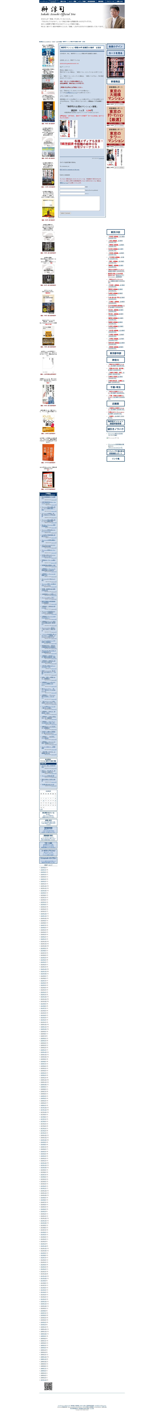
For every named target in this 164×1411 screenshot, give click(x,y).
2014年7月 (43, 1202)
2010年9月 (43, 1308)
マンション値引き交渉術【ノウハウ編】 (115, 434)
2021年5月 (43, 1013)
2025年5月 (43, 902)
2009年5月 (43, 1345)
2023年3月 (43, 962)
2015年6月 (43, 1176)
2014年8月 (43, 1200)
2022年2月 (43, 992)
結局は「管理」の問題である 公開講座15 (48, 678)
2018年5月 (43, 1096)
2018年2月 (43, 1103)
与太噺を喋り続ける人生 (48, 784)
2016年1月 (43, 1160)
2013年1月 (43, 1243)
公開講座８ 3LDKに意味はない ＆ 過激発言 (49, 717)
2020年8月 (43, 1033)
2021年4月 (43, 1015)
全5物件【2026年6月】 (116, 298)
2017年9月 (43, 1114)
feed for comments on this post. (70, 169)
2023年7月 (43, 953)
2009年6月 (43, 1343)
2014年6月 (43, 1204)
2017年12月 (43, 1107)
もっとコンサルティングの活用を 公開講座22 (48, 641)
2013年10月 (43, 1223)
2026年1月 (43, 883)
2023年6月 (43, 955)
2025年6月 (43, 899)
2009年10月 (43, 1333)
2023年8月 (43, 950)
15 (55, 800)
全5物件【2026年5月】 (115, 310)
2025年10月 (43, 890)
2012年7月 (43, 1257)
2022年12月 (43, 969)
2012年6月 (43, 1260)
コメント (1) (53, 517)
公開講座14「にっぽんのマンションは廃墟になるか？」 (48, 684)
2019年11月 (43, 1054)
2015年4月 (43, 1181)
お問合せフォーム (71, 92)
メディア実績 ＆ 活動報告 (88, 1407)
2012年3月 (43, 1267)
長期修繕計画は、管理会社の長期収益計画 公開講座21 (49, 646)
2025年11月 (43, 888)
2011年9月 (43, 1280)
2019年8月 (43, 1061)
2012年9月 (43, 1253)
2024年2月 (43, 936)
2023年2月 (43, 964)
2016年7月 (43, 1147)
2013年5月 (43, 1234)
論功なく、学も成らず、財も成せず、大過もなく (48, 771)
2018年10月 (43, 1084)
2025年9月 (43, 893)
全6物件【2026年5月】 (115, 314)
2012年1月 (43, 1271)
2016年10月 (43, 1140)
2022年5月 (43, 985)
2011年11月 (43, 1276)
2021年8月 (43, 1006)
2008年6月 (43, 1370)
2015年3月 (43, 1183)
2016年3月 (43, 1156)
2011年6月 (43, 1287)
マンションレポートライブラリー (75, 1407)
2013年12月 (43, 1218)
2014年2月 (43, 1213)
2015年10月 (43, 1167)
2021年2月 (43, 1019)
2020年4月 (43, 1043)
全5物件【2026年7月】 (115, 241)
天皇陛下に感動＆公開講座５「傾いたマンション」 (48, 732)
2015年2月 (43, 1186)
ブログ (53, 41)
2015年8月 (43, 1172)
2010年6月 (43, 1315)
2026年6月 (43, 872)
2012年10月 (43, 1250)
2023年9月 (43, 948)
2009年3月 (43, 1350)
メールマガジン (97, 1407)
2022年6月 (43, 983)
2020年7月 (43, 1036)
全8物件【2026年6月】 (116, 302)
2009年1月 (43, 1354)
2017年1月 (43, 1133)
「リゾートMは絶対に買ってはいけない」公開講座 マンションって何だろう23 (49, 636)
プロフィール (67, 1405)
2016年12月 (43, 1135)
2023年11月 (43, 943)
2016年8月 (43, 1144)
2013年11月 (43, 1220)
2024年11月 (43, 916)
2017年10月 (43, 1112)
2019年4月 (43, 1070)
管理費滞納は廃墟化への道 (48, 565)
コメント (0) (53, 499)
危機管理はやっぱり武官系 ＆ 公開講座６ (49, 727)
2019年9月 (43, 1059)
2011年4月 (43, 1292)
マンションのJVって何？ (48, 597)
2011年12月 (43, 1273)
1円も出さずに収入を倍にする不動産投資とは (49, 651)
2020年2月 (43, 1047)
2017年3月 (43, 1128)
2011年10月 (43, 1278)
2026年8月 (43, 867)
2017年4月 (43, 1126)
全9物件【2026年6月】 (115, 294)
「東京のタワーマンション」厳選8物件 (116, 275)
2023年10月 (43, 946)
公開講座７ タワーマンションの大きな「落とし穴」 (48, 722)
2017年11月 (43, 1110)
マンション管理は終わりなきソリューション (48, 530)
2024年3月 (43, 934)
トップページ (61, 1405)
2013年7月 (43, 1230)
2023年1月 (43, 966)
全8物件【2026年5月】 (115, 322)
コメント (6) (53, 638)
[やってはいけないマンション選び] (48, 423)
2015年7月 (43, 1174)
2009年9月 (43, 1336)
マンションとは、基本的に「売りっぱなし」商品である (48, 629)
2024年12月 (43, 913)
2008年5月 (43, 1373)
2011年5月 (43, 1290)
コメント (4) (53, 557)
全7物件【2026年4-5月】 (116, 339)
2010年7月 (43, 1313)
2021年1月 (43, 1022)
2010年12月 (43, 1301)
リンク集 (92, 1408)
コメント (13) (53, 562)
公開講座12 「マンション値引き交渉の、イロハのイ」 (48, 696)
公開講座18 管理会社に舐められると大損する (48, 661)
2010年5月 (43, 1317)
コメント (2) (53, 532)
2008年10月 (43, 1361)
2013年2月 (43, 1241)
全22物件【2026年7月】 (116, 408)
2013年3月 (43, 1239)
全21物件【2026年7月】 (116, 262)
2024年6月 (43, 927)
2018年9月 (43, 1086)
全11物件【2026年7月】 (115, 249)
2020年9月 (43, 1031)
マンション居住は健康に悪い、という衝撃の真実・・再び (48, 508)
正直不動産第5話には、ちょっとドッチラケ (49, 502)
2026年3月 (43, 879)
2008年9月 (43, 1363)
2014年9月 (43, 1197)
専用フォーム (64, 183)
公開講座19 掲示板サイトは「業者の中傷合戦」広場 (48, 656)
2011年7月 (43, 1285)
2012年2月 (43, 1269)
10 (43, 800)
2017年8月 (43, 1117)
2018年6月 (43, 1093)
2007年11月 (43, 1380)
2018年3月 (43, 1100)
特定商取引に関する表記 (84, 1408)
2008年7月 (43, 1368)
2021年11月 (43, 999)
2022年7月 (43, 980)
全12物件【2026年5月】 (116, 373)
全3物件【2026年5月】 (116, 381)
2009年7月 (43, 1340)
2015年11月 (43, 1165)
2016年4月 (43, 1153)
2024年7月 (43, 925)
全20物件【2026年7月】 (116, 412)
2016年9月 (43, 1142)
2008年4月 (43, 1375)
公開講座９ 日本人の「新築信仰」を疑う (48, 712)
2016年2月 (43, 1158)
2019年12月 (43, 1052)
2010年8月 (43, 1310)
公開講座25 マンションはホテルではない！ (49, 617)
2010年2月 (43, 1324)
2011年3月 (43, 1294)
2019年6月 (43, 1066)
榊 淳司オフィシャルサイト (45, 41)
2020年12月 (43, 1024)
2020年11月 (43, 1026)
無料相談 (73, 1405)
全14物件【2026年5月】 (115, 318)
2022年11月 (43, 971)
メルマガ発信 (59, 41)
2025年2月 (43, 909)
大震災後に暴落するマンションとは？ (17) (48, 666)
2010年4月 (43, 1320)
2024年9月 (43, 920)
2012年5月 (43, 1262)
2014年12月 (43, 1190)
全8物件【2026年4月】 (115, 347)
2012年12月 (43, 1246)
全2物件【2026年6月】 (115, 290)
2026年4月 (43, 876)
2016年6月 (43, 1149)
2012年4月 (43, 1264)
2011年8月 (43, 1283)
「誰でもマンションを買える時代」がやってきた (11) (49, 702)
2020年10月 (43, 1029)
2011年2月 (43, 1297)
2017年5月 (43, 1123)
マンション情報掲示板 (62, 1407)
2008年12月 (43, 1357)
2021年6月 (43, 1010)
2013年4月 (43, 1237)
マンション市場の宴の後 (48, 775)
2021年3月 (43, 1017)
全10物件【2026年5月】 (115, 327)
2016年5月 (43, 1151)
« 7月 (41, 809)
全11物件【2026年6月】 (116, 392)
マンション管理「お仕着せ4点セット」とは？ (49, 584)
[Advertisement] (82, 34)
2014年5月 (43, 1206)
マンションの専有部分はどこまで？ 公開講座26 (48, 612)
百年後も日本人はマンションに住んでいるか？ (48, 556)
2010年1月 (43, 1327)
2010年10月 (43, 1306)
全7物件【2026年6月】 (116, 285)
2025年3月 (43, 906)
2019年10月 (43, 1056)
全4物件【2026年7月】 (116, 245)
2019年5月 (43, 1068)
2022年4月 (43, 987)
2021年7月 (43, 1008)
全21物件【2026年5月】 (116, 365)
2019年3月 (43, 1073)
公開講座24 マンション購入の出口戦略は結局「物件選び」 (49, 623)
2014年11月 (43, 1193)
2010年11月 (43, 1303)
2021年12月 (43, 996)
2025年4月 (43, 904)
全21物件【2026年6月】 (116, 397)
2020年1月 (43, 1050)
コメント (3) (53, 586)
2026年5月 (43, 874)
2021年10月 (43, 1001)
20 (50, 803)
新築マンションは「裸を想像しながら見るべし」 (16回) (49, 672)
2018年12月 (43, 1080)
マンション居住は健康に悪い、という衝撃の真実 (48, 520)
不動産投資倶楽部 (90, 1405)
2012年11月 (43, 1248)
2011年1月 (43, 1299)
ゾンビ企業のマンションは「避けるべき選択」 (48, 707)
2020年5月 (43, 1040)
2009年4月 (43, 1347)
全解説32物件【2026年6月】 (116, 281)
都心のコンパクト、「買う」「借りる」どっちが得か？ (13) (48, 690)
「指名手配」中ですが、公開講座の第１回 (48, 752)
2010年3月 (43, 1322)
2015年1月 (43, 1188)
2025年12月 (43, 886)
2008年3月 (43, 1377)
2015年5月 (43, 1179)
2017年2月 (43, 1130)
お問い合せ (104, 1407)
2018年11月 (43, 1082)
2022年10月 (43, 973)
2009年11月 (43, 1331)
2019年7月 (43, 1063)
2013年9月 (43, 1225)
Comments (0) (101, 158)
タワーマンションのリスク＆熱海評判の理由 (48, 545)
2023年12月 (43, 941)
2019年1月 (43, 1077)
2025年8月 (43, 895)
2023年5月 (43, 957)
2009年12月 (43, 1329)
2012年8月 (43, 1255)
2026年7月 (43, 869)
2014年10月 (43, 1195)
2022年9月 (43, 976)
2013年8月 (43, 1227)
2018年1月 (43, 1105)
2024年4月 (43, 932)
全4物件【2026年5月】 (116, 335)
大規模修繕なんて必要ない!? (49, 594)
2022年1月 (43, 994)
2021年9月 (43, 1003)
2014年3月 (43, 1211)
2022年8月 (43, 978)
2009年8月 (43, 1338)
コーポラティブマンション (100, 1405)
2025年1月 (43, 911)
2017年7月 (43, 1119)
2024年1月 (43, 939)
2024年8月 (43, 923)
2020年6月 (43, 1038)
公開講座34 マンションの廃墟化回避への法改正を (48, 569)
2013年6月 (43, 1232)
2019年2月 (43, 1075)
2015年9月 (43, 1170)
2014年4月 (43, 1209)
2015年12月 (43, 1163)
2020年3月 (43, 1045)
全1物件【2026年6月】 (115, 266)
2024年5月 (43, 930)
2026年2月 (43, 881)
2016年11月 (43, 1137)
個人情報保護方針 (74, 1408)
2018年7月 (43, 1091)
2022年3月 (43, 990)
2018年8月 (43, 1089)
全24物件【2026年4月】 (116, 343)
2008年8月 (43, 1366)
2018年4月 (43, 1098)
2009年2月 (43, 1352)
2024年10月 (43, 918)
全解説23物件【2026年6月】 (116, 270)
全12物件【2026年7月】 (116, 237)
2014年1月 (43, 1216)
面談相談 (77, 1405)
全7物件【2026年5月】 (116, 369)
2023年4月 (43, 960)
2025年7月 (43, 897)
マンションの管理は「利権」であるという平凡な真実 (48, 515)
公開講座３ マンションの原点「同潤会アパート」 (48, 742)
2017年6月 (43, 1121)
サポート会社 (83, 1405)
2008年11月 (43, 1359)
